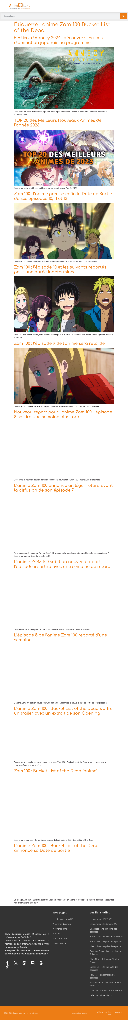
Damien (117, 1012)
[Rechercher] (123, 16)
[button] (82, 6)
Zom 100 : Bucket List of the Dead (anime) (55, 771)
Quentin (111, 1012)
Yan (109, 1014)
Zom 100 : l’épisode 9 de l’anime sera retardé (59, 343)
